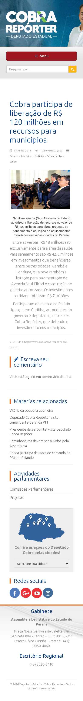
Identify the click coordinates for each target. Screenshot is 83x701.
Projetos (17, 497)
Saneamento (54, 156)
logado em (33, 377)
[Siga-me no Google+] (26, 593)
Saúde (13, 161)
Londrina (26, 156)
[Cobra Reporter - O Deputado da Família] (41, 23)
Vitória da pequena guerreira (31, 410)
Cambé (14, 156)
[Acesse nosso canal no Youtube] (37, 593)
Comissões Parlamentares (31, 489)
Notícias (39, 156)
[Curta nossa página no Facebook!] (15, 593)
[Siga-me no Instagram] (48, 593)
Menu (42, 57)
